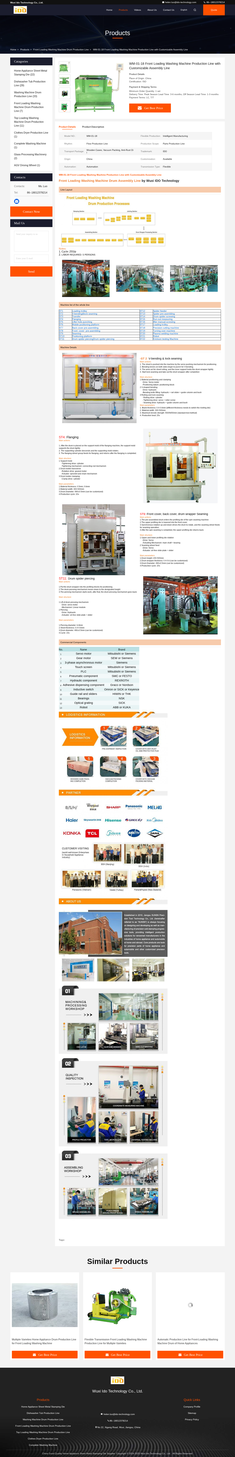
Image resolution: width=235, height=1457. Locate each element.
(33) (27, 94)
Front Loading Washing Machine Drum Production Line (61, 49)
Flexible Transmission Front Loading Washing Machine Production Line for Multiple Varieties (116, 1341)
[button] (64, 111)
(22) (30, 72)
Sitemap (192, 1413)
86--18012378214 (215, 2)
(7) (29, 107)
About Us (152, 10)
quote (214, 10)
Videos (137, 10)
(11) (29, 122)
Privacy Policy (192, 1419)
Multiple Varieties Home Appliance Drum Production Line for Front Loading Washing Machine (44, 1341)
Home (109, 10)
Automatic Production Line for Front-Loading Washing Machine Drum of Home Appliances (187, 1341)
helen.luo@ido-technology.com (181, 2)
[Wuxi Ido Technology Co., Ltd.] (20, 10)
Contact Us (168, 10)
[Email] (17, 201)
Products (123, 10)
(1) (31, 134)
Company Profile (192, 1406)
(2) (30, 156)
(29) (30, 83)
